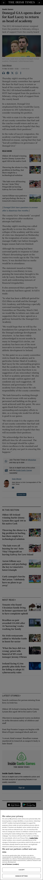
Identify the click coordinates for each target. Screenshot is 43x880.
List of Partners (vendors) (10, 864)
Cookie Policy (33, 838)
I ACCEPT (21, 870)
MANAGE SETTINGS (21, 876)
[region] (21, 845)
